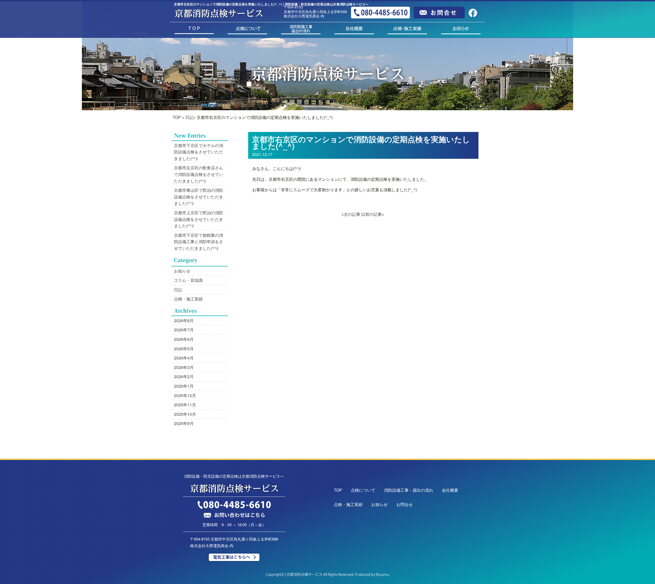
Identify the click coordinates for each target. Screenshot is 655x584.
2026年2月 (184, 376)
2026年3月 (184, 367)
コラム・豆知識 (188, 280)
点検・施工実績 (188, 299)
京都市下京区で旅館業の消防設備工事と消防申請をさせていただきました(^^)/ (198, 241)
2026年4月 (184, 358)
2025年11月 (185, 405)
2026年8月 (184, 320)
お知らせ (182, 271)
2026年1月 (184, 386)
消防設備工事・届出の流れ (408, 490)
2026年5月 (184, 349)
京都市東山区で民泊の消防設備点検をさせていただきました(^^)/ (198, 196)
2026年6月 (184, 339)
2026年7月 (184, 330)
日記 (189, 117)
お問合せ (404, 504)
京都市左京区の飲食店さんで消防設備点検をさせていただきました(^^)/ (198, 174)
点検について (363, 490)
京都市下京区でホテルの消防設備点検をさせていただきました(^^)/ (198, 151)
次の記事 (352, 214)
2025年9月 (184, 423)
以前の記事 (371, 214)
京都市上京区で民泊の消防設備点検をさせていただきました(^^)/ (198, 219)
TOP (177, 117)
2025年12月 (185, 395)
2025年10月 (185, 414)
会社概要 (450, 490)
